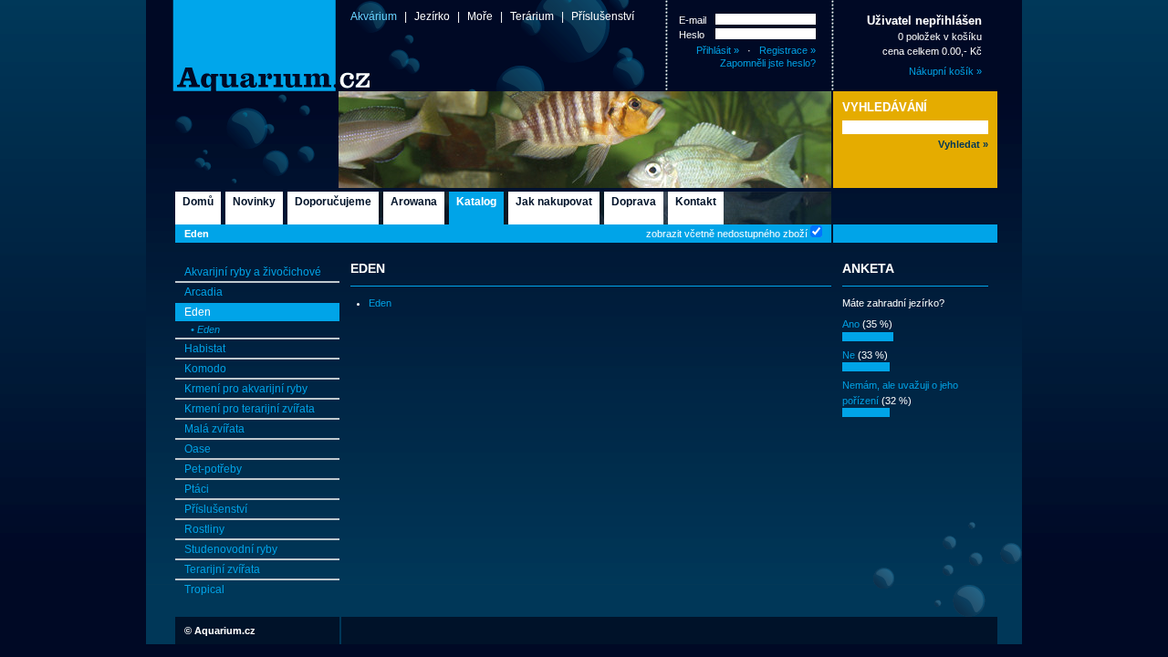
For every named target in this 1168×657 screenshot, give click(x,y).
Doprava (633, 201)
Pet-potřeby (213, 469)
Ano (851, 323)
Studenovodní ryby (230, 549)
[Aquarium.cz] (241, 45)
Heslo (691, 34)
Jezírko (432, 16)
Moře (480, 16)
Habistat (204, 348)
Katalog (476, 201)
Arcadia (203, 292)
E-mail (692, 20)
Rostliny (204, 529)
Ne (848, 354)
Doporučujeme (333, 201)
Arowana (414, 201)
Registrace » (787, 50)
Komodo (205, 368)
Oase (197, 449)
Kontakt (695, 201)
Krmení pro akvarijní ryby (246, 388)
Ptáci (196, 489)
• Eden (205, 329)
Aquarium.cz (225, 630)
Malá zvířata (214, 428)
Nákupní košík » (945, 71)
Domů (198, 201)
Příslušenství (602, 16)
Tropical (204, 589)
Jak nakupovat (554, 201)
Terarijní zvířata (222, 569)
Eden (196, 233)
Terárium (532, 16)
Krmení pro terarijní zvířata (249, 408)
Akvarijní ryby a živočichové (252, 272)
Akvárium (373, 16)
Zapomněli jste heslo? (768, 62)
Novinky (254, 201)
